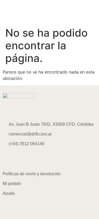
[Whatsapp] (38, 159)
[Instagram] (9, 159)
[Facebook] (23, 159)
